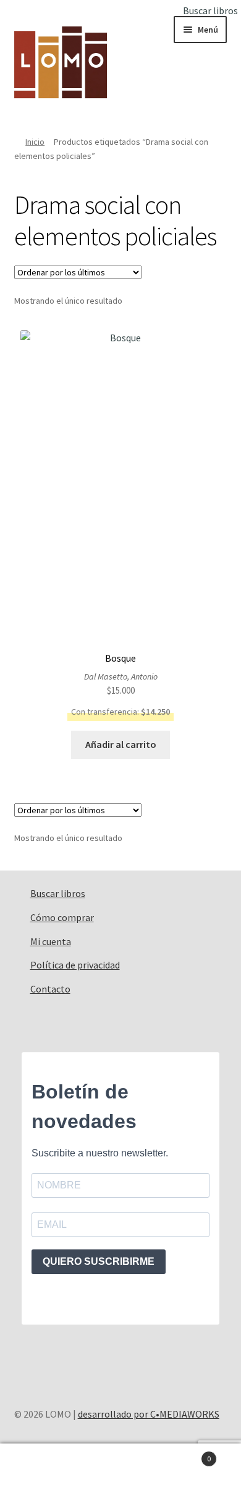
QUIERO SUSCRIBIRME (98, 1261)
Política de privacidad (75, 965)
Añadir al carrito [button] (120, 744)
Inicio (34, 141)
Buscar (120, 1465)
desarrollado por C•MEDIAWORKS (148, 1414)
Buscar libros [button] (210, 10)
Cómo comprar (62, 917)
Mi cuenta (50, 941)
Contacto (50, 989)
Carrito (186, 1454)
